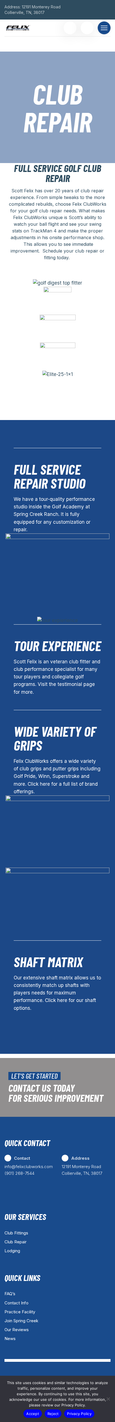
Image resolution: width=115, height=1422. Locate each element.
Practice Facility (19, 1311)
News (10, 1338)
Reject (53, 1413)
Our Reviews (16, 1329)
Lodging (12, 1250)
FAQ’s (9, 1293)
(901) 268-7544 (19, 1173)
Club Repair (15, 1241)
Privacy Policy (79, 1413)
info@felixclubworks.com (28, 1166)
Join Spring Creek (21, 1320)
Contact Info (16, 1302)
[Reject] (108, 1399)
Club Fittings (16, 1233)
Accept (32, 1413)
